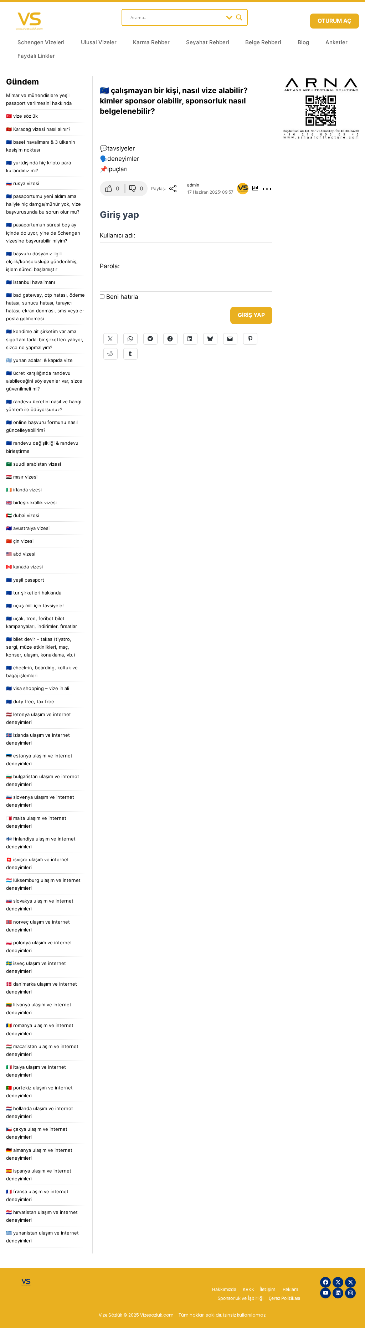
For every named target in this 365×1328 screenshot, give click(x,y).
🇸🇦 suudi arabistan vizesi (33, 464)
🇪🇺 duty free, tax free (30, 701)
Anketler (336, 42)
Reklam (290, 1290)
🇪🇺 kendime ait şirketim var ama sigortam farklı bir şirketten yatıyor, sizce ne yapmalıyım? (44, 339)
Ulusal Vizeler (99, 42)
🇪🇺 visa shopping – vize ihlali (37, 688)
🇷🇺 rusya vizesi (22, 183)
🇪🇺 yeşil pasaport (25, 580)
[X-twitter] (338, 1282)
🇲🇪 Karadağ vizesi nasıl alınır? (38, 129)
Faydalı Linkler (36, 55)
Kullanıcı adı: (117, 235)
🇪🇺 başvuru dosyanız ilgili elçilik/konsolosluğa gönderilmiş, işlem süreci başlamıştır (42, 261)
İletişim (267, 1290)
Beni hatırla (122, 296)
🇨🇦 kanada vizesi (24, 566)
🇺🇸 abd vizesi (20, 554)
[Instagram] (350, 1293)
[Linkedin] (338, 1293)
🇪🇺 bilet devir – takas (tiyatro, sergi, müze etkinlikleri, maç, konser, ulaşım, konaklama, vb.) (40, 647)
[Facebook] (325, 1282)
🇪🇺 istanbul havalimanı (30, 282)
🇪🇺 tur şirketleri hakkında (33, 593)
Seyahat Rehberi (207, 42)
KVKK (248, 1290)
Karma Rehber (151, 42)
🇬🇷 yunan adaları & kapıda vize (39, 360)
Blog (303, 42)
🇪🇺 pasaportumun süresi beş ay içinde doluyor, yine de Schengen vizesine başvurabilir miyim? (43, 232)
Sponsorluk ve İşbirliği (241, 1299)
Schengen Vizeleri (41, 42)
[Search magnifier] (239, 17)
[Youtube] (325, 1293)
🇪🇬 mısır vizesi (21, 477)
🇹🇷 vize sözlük (22, 116)
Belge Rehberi (263, 42)
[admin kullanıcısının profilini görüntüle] (242, 188)
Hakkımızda (224, 1290)
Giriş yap (251, 315)
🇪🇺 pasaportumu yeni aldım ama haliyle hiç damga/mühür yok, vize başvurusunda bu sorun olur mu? (43, 204)
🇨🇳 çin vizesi (20, 541)
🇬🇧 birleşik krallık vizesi (31, 502)
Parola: (110, 266)
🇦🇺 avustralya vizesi (28, 528)
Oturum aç (334, 20)
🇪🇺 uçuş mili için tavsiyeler (35, 605)
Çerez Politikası (284, 1299)
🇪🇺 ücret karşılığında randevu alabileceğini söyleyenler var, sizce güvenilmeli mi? (44, 381)
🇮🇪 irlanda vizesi (24, 489)
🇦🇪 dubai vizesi (22, 515)
